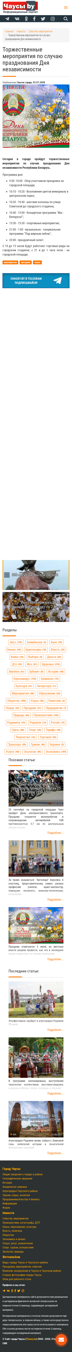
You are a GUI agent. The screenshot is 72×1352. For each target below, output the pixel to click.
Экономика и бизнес (14, 1239)
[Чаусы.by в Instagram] (52, 19)
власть (57, 649)
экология (32, 751)
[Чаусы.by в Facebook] (34, 19)
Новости (8, 1213)
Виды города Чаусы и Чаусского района (25, 1262)
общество (16, 700)
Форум (6, 1207)
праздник (32, 708)
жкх (31, 664)
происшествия (46, 715)
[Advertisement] (36, 328)
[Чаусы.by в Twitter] (43, 19)
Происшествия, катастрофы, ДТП (21, 1222)
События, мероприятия (15, 1218)
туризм (37, 744)
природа (20, 715)
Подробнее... (55, 832)
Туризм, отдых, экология (16, 1195)
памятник (56, 700)
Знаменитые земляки (15, 1186)
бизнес (13, 649)
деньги (53, 657)
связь (17, 730)
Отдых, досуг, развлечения (18, 1243)
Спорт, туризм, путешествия (18, 1247)
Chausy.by (31, 1339)
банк (56, 642)
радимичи (15, 722)
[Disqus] (36, 414)
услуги (12, 751)
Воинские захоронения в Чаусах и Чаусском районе (32, 1270)
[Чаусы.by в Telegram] (7, 19)
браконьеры (35, 649)
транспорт (16, 744)
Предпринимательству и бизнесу (21, 1199)
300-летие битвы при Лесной (35, 574)
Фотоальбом (11, 1257)
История (7, 1182)
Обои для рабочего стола (17, 1279)
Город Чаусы (12, 1169)
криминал (49, 678)
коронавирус (24, 678)
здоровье (50, 664)
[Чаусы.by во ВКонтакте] (17, 19)
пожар (12, 708)
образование (49, 693)
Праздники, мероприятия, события (22, 1266)
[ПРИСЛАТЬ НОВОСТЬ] (61, 1339)
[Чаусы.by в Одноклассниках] (26, 19)
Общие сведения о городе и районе (23, 1174)
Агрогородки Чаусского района (20, 1191)
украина (56, 744)
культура (23, 686)
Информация (10, 1203)
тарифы (53, 730)
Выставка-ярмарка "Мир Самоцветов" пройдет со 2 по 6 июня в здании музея (35, 607)
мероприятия (22, 693)
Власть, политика (12, 1230)
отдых (37, 700)
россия (57, 722)
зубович (36, 671)
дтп (16, 664)
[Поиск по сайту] (65, 18)
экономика (55, 751)
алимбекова (36, 642)
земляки (16, 671)
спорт (34, 730)
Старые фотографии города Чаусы (22, 1275)
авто (15, 642)
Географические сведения (17, 1178)
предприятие (55, 708)
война (17, 657)
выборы (35, 657)
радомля (37, 722)
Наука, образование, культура (19, 1226)
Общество (8, 1235)
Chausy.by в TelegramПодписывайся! (26, 281)
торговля (48, 737)
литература (46, 686)
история (55, 671)
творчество (25, 737)
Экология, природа (13, 1251)
